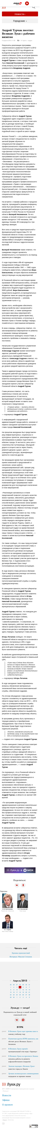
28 (20, 985)
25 (10, 985)
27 (17, 985)
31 (29, 985)
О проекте (7, 1104)
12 (23, 990)
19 (23, 992)
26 (13, 985)
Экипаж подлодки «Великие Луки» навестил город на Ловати (21, 1067)
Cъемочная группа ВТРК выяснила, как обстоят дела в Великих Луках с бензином (23, 1041)
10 (17, 990)
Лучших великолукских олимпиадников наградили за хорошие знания (23, 1074)
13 (26, 990)
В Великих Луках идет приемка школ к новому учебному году (23, 1032)
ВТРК (20, 1027)
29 (23, 985)
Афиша (6, 1100)
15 (10, 992)
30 (26, 985)
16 (13, 992)
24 (17, 995)
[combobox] (20, 20)
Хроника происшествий (21, 953)
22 (10, 995)
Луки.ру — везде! (20, 1007)
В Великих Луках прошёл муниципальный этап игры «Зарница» (22, 1050)
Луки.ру (5, 1120)
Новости (19, 14)
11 (20, 990)
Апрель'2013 (20, 980)
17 (17, 992)
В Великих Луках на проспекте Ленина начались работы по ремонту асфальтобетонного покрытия (23, 1059)
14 (29, 990)
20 (26, 992)
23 (13, 995)
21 (29, 992)
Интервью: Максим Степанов (21, 956)
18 (20, 992)
